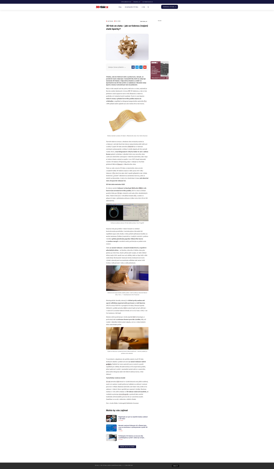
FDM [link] (129, 146)
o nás (143, 7)
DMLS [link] (141, 188)
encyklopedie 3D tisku (131, 7)
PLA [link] (145, 101)
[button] (148, 7)
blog (120, 7)
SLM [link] (133, 188)
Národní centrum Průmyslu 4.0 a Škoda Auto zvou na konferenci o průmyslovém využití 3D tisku (132, 427)
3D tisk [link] (119, 193)
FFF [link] (129, 91)
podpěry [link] (109, 364)
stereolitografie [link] (124, 394)
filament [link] (120, 164)
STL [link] (135, 195)
